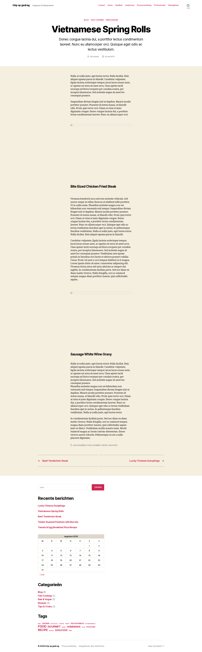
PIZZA (83, 627)
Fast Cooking (97, 20)
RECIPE (104, 445)
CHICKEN (45, 623)
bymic (96, 56)
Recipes (42, 603)
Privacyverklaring (144, 5)
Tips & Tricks (45, 606)
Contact (101, 5)
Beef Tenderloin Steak (49, 516)
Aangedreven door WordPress (91, 646)
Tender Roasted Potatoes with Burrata (58, 522)
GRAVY (64, 627)
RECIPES (51, 630)
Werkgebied (173, 5)
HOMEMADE (74, 626)
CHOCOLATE (54, 623)
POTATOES (90, 627)
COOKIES (61, 623)
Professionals (159, 5)
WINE (70, 630)
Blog (86, 20)
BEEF (39, 623)
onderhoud (129, 5)
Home (110, 5)
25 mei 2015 (110, 56)
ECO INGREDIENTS (90, 623)
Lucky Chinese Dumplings (51, 505)
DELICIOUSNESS (79, 445)
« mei (42, 575)
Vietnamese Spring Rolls (51, 511)
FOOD (89, 445)
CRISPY (67, 623)
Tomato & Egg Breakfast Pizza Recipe (57, 527)
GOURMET (97, 445)
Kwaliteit (118, 5)
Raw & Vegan (112, 20)
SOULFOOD (113, 445)
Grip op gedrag (21, 5)
